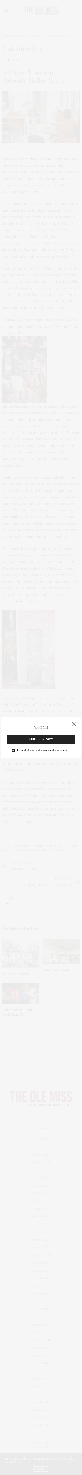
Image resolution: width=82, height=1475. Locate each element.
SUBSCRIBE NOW (41, 739)
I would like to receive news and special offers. (43, 750)
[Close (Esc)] (73, 724)
